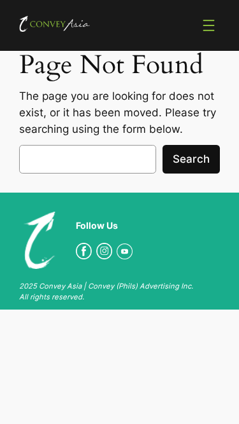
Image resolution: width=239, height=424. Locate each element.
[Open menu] (209, 25)
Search (191, 159)
